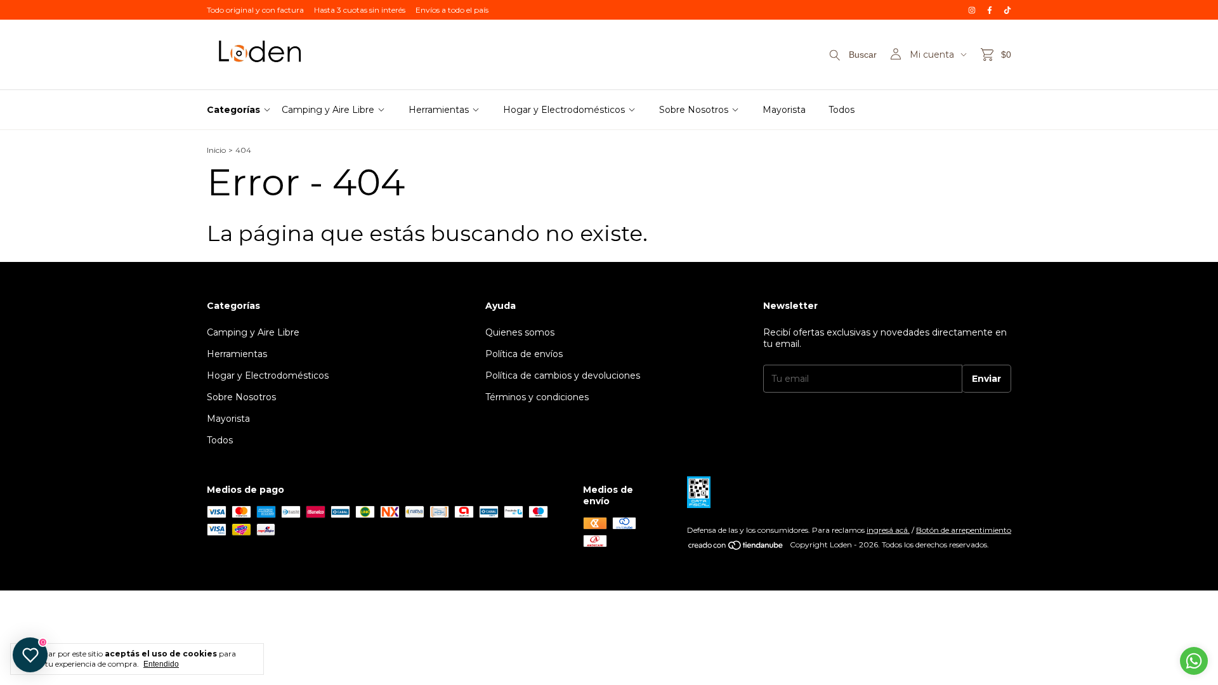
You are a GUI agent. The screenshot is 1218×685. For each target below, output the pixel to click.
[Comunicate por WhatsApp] (1194, 661)
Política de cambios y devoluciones (562, 375)
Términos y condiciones (537, 397)
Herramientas (439, 109)
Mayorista (784, 109)
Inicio (216, 150)
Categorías (233, 109)
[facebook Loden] (989, 10)
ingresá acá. (888, 530)
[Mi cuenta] (895, 55)
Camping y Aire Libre (328, 109)
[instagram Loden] (972, 10)
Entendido (161, 664)
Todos (841, 109)
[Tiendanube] (736, 547)
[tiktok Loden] (1007, 10)
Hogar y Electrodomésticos (564, 109)
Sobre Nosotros (693, 109)
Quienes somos (519, 332)
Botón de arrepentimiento (963, 530)
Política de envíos (524, 354)
